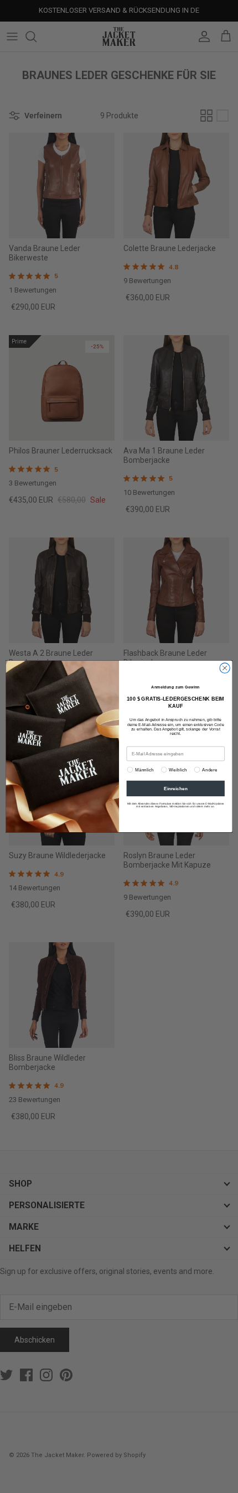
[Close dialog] (225, 668)
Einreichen (176, 788)
